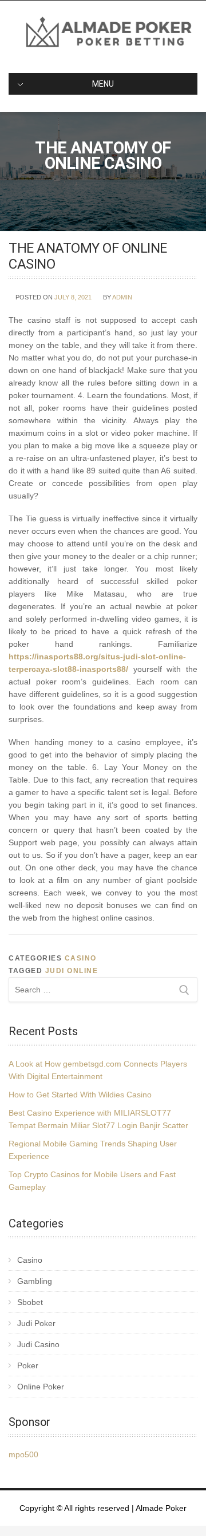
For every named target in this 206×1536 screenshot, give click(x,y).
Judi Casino (38, 1344)
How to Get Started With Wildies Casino (80, 1094)
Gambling (34, 1281)
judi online (71, 971)
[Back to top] (182, 1512)
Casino (81, 958)
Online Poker (40, 1386)
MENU (103, 83)
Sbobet (30, 1302)
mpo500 (23, 1454)
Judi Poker (36, 1323)
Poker (27, 1365)
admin (122, 297)
